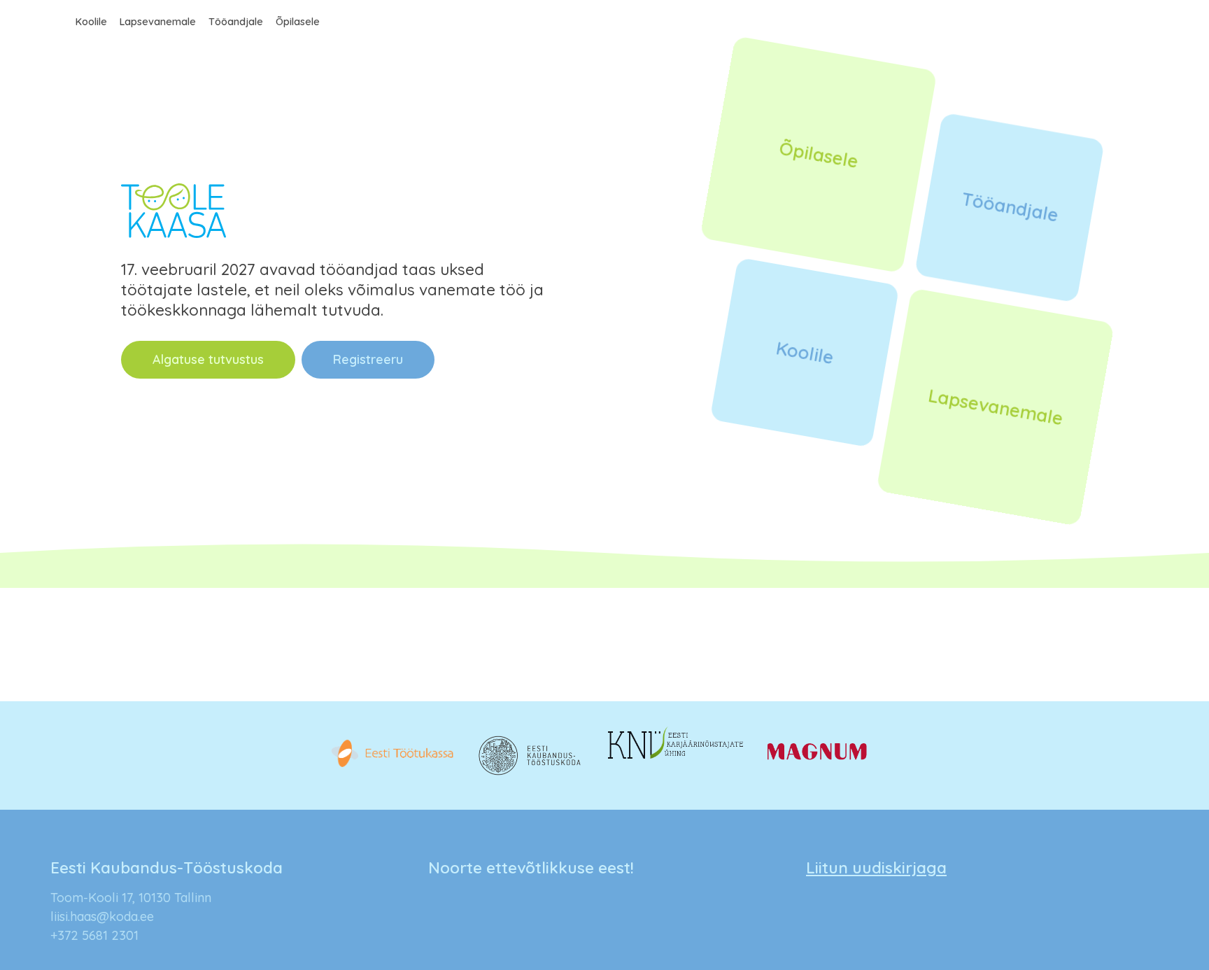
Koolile (91, 21)
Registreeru (368, 359)
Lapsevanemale (158, 21)
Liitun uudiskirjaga (876, 867)
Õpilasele (298, 21)
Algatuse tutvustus (208, 359)
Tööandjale (235, 21)
